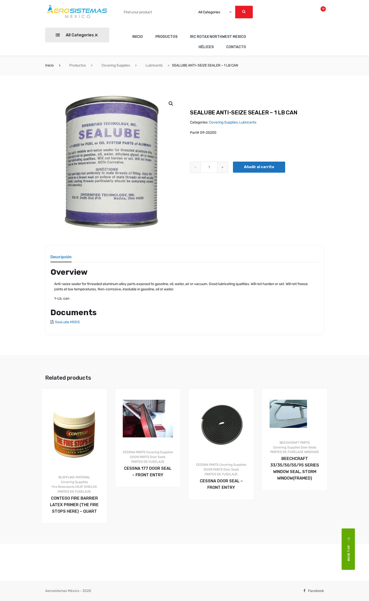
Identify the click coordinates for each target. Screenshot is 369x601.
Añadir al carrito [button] (77, 541)
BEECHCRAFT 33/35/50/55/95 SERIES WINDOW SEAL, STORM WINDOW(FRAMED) (294, 468)
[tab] (61, 258)
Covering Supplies (115, 65)
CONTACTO (236, 47)
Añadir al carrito (259, 167)
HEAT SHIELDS (86, 487)
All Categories (79, 35)
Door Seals (157, 457)
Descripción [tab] (61, 257)
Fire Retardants (63, 487)
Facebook (316, 591)
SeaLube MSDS (67, 322)
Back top (348, 553)
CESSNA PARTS (134, 452)
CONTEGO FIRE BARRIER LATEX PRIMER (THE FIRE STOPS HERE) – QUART (74, 505)
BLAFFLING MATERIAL (74, 477)
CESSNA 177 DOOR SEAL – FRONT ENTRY (147, 471)
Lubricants (154, 65)
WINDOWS (311, 452)
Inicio (49, 65)
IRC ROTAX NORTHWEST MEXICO (218, 37)
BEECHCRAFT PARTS (295, 442)
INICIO (137, 37)
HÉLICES (206, 47)
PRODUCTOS (166, 37)
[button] (170, 103)
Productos (77, 65)
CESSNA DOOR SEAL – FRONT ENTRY (221, 484)
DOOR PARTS (139, 457)
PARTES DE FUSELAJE (74, 491)
